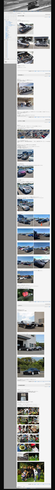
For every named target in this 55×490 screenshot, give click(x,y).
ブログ (35, 11)
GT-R (6, 26)
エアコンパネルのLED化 (9, 22)
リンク (41, 11)
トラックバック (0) (47, 71)
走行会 (22, 11)
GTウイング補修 (8, 21)
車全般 (6, 38)
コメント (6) (42, 301)
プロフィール (18, 11)
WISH (6, 29)
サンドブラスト (8, 23)
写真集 (38, 11)
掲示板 (32, 11)
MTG (6, 27)
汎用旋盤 (6, 35)
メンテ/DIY (25, 11)
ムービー (29, 11)
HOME (14, 11)
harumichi (28, 488)
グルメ (6, 31)
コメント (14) (42, 484)
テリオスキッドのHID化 (8, 24)
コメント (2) (42, 71)
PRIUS (6, 28)
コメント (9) (42, 381)
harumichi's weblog (11, 2)
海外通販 (6, 36)
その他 (6, 30)
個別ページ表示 (37, 71)
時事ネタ (6, 34)
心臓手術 (6, 33)
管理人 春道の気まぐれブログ (9, 3)
